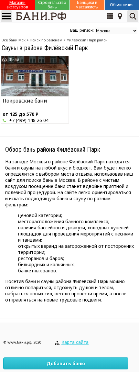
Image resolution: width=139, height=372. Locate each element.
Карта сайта (75, 342)
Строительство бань (52, 5)
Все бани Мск (14, 40)
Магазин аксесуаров (17, 5)
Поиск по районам (46, 40)
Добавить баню (66, 363)
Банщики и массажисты (87, 5)
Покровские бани (25, 100)
